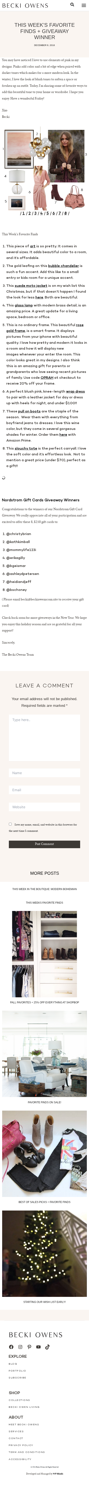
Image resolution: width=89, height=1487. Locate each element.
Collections (19, 1400)
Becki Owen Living (24, 1407)
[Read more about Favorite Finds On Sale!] (44, 1054)
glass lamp (24, 305)
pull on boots (29, 411)
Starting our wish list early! (44, 1302)
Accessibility (20, 1459)
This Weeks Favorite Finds (44, 902)
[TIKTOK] (47, 1347)
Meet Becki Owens (24, 1424)
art (32, 246)
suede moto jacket (31, 286)
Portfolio (17, 1371)
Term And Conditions (27, 1452)
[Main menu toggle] (83, 5)
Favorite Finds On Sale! (44, 1102)
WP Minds (58, 1474)
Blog (13, 1364)
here (39, 297)
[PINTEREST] (29, 1347)
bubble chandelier (63, 266)
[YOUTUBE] (38, 1347)
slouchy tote (26, 449)
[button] (72, 5)
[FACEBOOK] (11, 1347)
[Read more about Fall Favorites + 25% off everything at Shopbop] (44, 954)
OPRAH (47, 378)
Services (16, 1431)
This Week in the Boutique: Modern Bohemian (44, 889)
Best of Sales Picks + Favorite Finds (44, 1202)
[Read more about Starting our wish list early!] (44, 1254)
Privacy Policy (21, 1445)
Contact (16, 1438)
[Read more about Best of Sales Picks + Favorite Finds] (44, 1154)
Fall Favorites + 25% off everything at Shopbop (44, 1002)
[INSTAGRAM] (20, 1347)
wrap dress (75, 392)
